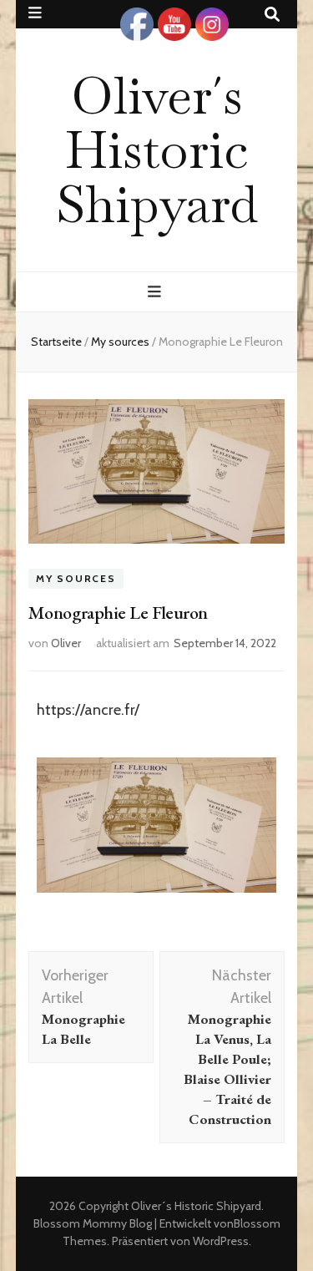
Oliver (66, 643)
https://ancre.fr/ (88, 710)
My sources (76, 579)
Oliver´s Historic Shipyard (157, 149)
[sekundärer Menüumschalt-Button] (35, 13)
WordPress (221, 1240)
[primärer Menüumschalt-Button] (156, 292)
